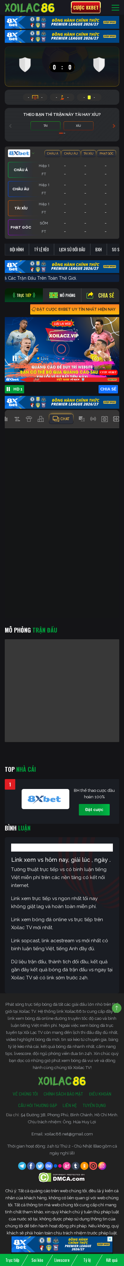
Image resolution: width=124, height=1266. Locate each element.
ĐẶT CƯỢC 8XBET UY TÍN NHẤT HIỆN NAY (76, 309)
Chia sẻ (106, 295)
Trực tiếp (12, 1260)
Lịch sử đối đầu (72, 249)
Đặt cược (94, 809)
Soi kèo (37, 1260)
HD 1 (18, 389)
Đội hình (17, 249)
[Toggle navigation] (115, 7)
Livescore (62, 1260)
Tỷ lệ (87, 1260)
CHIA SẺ (108, 389)
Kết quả (111, 1260)
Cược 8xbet (86, 7)
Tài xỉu (88, 153)
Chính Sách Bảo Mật (63, 1093)
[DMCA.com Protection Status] (62, 1177)
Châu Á (52, 153)
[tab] (24, 295)
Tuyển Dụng (94, 1105)
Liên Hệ (70, 1105)
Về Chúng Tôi (25, 1093)
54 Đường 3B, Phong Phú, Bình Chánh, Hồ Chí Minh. (69, 1114)
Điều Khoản (100, 1093)
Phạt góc (107, 153)
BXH (98, 249)
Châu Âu (71, 153)
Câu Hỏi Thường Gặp (37, 1105)
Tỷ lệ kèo (41, 249)
